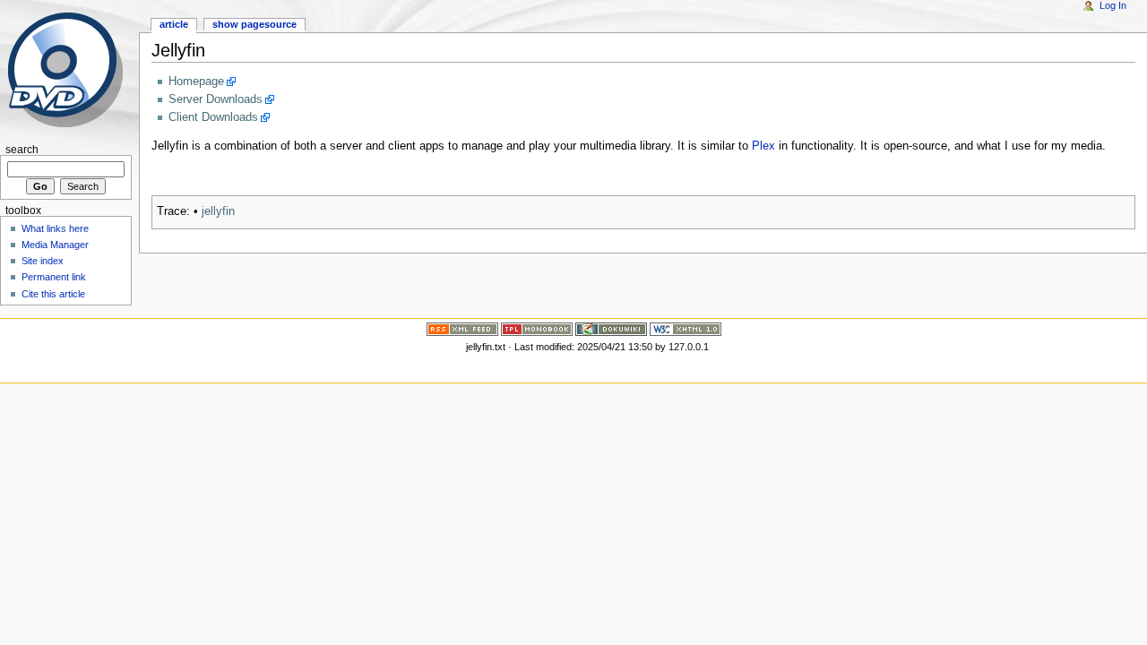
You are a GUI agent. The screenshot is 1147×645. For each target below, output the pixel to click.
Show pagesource (254, 24)
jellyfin (218, 211)
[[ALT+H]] (69, 69)
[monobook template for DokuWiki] (537, 328)
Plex (763, 146)
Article (174, 24)
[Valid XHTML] (685, 328)
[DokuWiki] (611, 328)
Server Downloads (215, 99)
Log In (1113, 5)
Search (22, 149)
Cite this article (53, 293)
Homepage (196, 81)
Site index (43, 260)
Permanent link (54, 276)
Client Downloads (213, 117)
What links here (55, 228)
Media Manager (55, 244)
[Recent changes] (462, 328)
